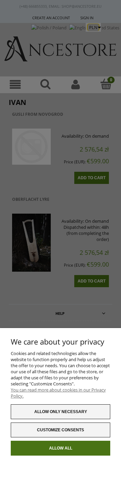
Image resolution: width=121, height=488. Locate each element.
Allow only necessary (60, 411)
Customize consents (60, 430)
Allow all (60, 448)
